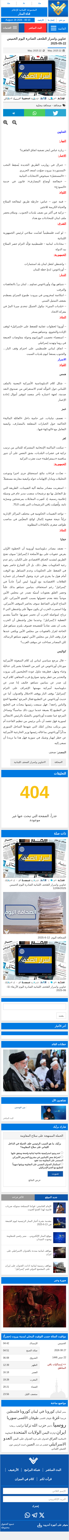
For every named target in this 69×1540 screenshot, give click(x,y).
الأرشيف (40, 20)
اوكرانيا (53, 1433)
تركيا (28, 1425)
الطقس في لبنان (41, 1445)
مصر (64, 1412)
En (9, 3)
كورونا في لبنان (43, 1411)
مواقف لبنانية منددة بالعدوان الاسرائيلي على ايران (29, 1252)
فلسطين (13, 1411)
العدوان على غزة (40, 1439)
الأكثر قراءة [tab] (18, 1197)
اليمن (45, 1432)
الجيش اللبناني (58, 1448)
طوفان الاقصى (45, 1418)
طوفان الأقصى (28, 1418)
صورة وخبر (60, 1280)
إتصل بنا (51, 20)
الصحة (23, 1445)
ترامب (20, 1425)
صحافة (57, 105)
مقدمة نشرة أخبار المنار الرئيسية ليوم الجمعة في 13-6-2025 (28, 1223)
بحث (61, 1015)
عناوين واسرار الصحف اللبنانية (29, 762)
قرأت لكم (46, 1479)
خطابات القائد (59, 1044)
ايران (61, 1432)
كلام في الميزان (24, 1479)
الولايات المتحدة (27, 1432)
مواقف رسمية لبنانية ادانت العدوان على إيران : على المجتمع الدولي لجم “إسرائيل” (28, 1267)
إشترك (35, 1506)
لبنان (58, 1411)
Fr (24, 3)
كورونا (25, 1411)
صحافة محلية (43, 105)
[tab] (34, 1135)
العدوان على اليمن (22, 1438)
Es (40, 3)
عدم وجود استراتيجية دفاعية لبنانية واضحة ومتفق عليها (35, 1153)
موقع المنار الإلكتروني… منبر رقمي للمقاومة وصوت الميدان (29, 1238)
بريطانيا (12, 1426)
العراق (53, 1438)
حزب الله (39, 1425)
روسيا (59, 1425)
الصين (30, 1444)
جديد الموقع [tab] (51, 1197)
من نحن (62, 20)
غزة (56, 1417)
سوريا (12, 1417)
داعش (49, 1426)
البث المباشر (35, 27)
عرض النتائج (34, 1180)
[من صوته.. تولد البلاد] (34, 1307)
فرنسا (63, 1418)
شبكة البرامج (32, 1469)
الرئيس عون (14, 1445)
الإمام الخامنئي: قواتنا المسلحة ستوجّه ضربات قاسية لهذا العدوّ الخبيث (28, 1208)
